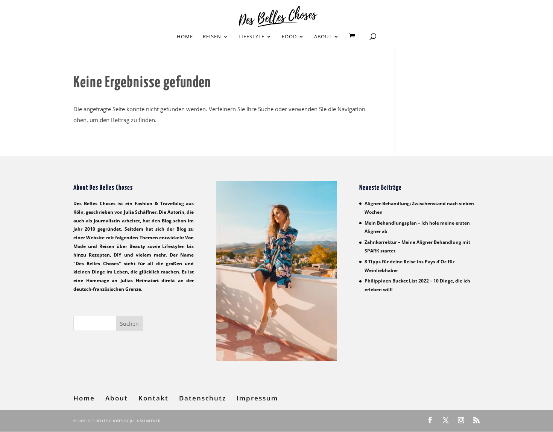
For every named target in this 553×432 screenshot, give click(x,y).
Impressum (257, 398)
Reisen (212, 37)
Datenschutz (202, 398)
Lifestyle (251, 37)
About (323, 37)
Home (185, 37)
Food (289, 37)
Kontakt (153, 398)
